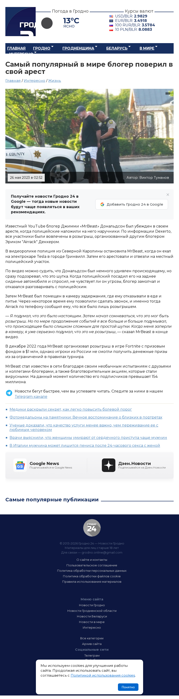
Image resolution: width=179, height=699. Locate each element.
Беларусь (116, 48)
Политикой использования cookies (103, 675)
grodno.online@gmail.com (102, 552)
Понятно (128, 687)
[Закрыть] (168, 195)
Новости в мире (92, 622)
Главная (16, 48)
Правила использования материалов (91, 581)
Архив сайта (92, 644)
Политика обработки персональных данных (92, 570)
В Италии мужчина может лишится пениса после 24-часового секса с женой (85, 445)
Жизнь (54, 80)
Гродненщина (78, 48)
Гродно (41, 48)
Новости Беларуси (92, 616)
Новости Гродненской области (92, 611)
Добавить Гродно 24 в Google (135, 204)
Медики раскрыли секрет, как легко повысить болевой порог (71, 409)
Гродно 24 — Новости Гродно (92, 528)
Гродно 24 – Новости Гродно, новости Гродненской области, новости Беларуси (20, 21)
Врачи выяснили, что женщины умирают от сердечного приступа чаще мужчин (88, 437)
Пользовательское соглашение (91, 565)
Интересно (21, 54)
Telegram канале (31, 396)
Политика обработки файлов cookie (92, 576)
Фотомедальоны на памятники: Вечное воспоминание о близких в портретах (86, 417)
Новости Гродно (92, 605)
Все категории (91, 638)
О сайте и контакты (91, 559)
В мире (147, 48)
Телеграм (92, 655)
